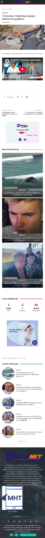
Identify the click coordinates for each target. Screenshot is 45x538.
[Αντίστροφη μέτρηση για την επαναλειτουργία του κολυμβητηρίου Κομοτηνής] (22, 175)
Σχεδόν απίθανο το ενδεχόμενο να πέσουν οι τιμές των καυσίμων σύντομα (29, 433)
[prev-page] (3, 291)
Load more (22, 442)
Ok (11, 535)
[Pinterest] (25, 522)
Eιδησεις (9, 9)
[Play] (20, 139)
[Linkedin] (20, 522)
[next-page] (6, 291)
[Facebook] (8, 522)
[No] (42, 530)
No (16, 535)
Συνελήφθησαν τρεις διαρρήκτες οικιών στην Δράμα (9, 114)
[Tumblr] (31, 522)
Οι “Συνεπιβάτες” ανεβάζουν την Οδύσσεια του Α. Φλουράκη (33, 113)
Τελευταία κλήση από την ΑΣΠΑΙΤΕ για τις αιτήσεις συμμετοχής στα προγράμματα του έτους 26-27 (29, 418)
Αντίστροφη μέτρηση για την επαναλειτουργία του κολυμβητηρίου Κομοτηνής (22, 194)
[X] (36, 522)
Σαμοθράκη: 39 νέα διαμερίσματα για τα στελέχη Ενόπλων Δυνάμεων (22, 284)
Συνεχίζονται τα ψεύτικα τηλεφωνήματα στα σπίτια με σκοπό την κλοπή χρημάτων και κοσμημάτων (22, 239)
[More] (27, 97)
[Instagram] (14, 522)
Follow (22, 304)
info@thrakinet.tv (26, 516)
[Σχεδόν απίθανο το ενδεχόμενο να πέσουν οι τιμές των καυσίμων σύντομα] (8, 432)
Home (4, 9)
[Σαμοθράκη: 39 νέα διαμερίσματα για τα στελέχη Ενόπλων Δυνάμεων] (22, 265)
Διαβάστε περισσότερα (28, 535)
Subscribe (36, 304)
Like (9, 304)
